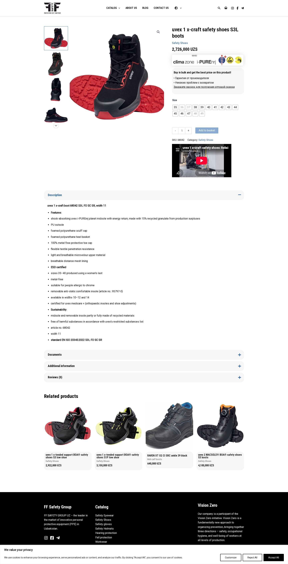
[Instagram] (232, 8)
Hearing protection (106, 533)
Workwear (101, 541)
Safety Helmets (104, 528)
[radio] (175, 107)
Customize (230, 557)
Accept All (273, 557)
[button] (219, 8)
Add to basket (207, 130)
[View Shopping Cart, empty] (226, 8)
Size (174, 100)
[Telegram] (242, 8)
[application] (118, 8)
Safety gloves (103, 524)
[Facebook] (237, 8)
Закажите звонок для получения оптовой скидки (204, 87)
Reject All (252, 557)
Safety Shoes (180, 43)
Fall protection (103, 537)
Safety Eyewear (104, 515)
